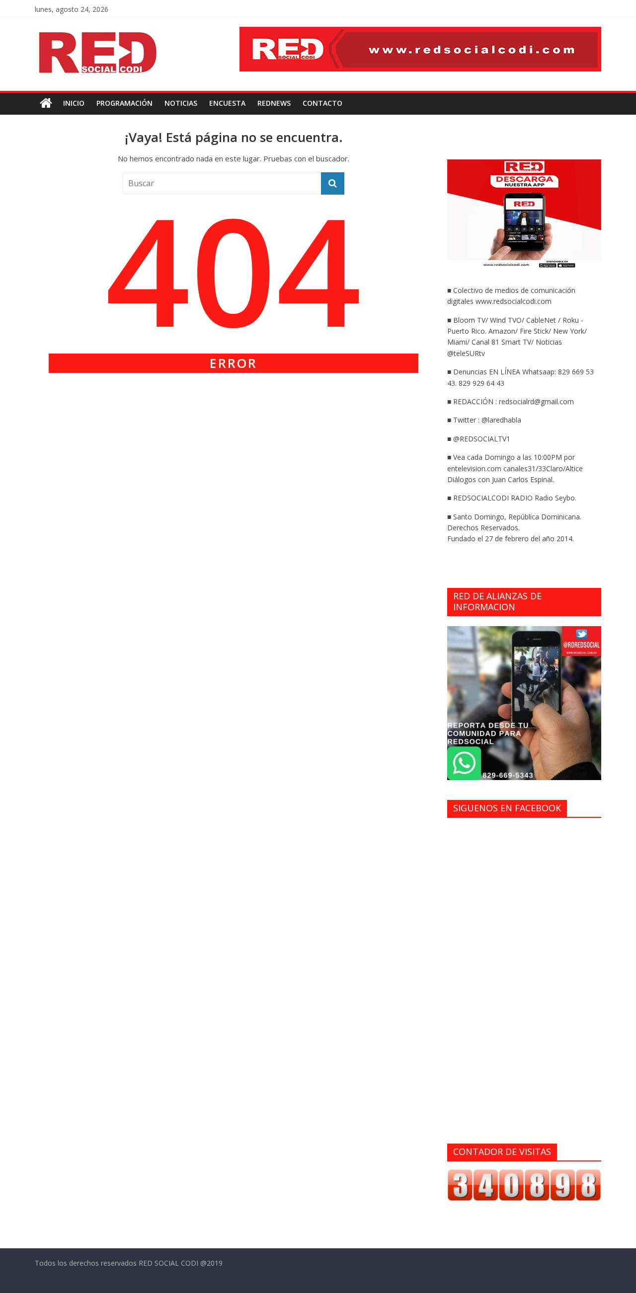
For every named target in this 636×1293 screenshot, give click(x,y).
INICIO (73, 103)
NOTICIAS (180, 103)
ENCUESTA (227, 103)
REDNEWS (274, 103)
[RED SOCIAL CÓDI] (46, 103)
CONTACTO (322, 103)
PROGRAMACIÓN (124, 103)
